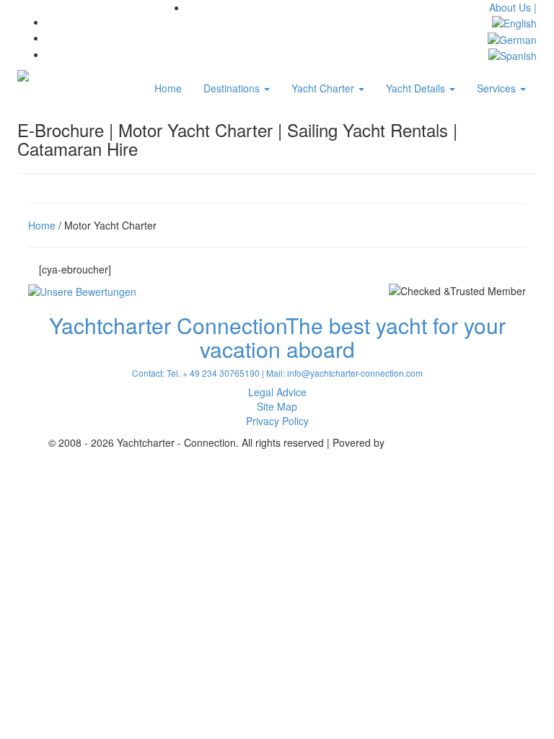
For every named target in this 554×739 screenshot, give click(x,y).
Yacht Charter (324, 88)
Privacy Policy (277, 421)
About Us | (513, 7)
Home (168, 88)
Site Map (277, 406)
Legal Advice (277, 392)
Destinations (233, 88)
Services (498, 88)
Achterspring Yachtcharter (446, 442)
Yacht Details (417, 88)
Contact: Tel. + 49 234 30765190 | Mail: (209, 373)
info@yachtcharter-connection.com (355, 373)
